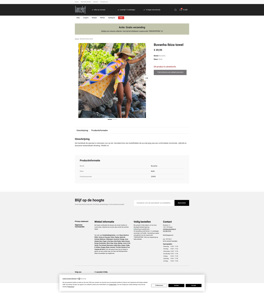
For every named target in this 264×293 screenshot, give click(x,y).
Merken (102, 18)
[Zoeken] (175, 9)
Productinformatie (99, 130)
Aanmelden (182, 203)
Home (76, 2)
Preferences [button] (70, 286)
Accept (193, 285)
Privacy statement (81, 221)
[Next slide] (146, 78)
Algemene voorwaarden (79, 226)
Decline (176, 285)
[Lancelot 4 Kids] (81, 9)
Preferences (159, 285)
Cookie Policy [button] (112, 284)
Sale (121, 18)
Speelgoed (111, 18)
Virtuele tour (104, 2)
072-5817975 (167, 231)
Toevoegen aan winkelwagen (170, 72)
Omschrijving (82, 130)
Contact (95, 2)
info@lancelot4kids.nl (169, 229)
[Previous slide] (78, 78)
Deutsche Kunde (86, 2)
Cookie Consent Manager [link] (69, 278)
